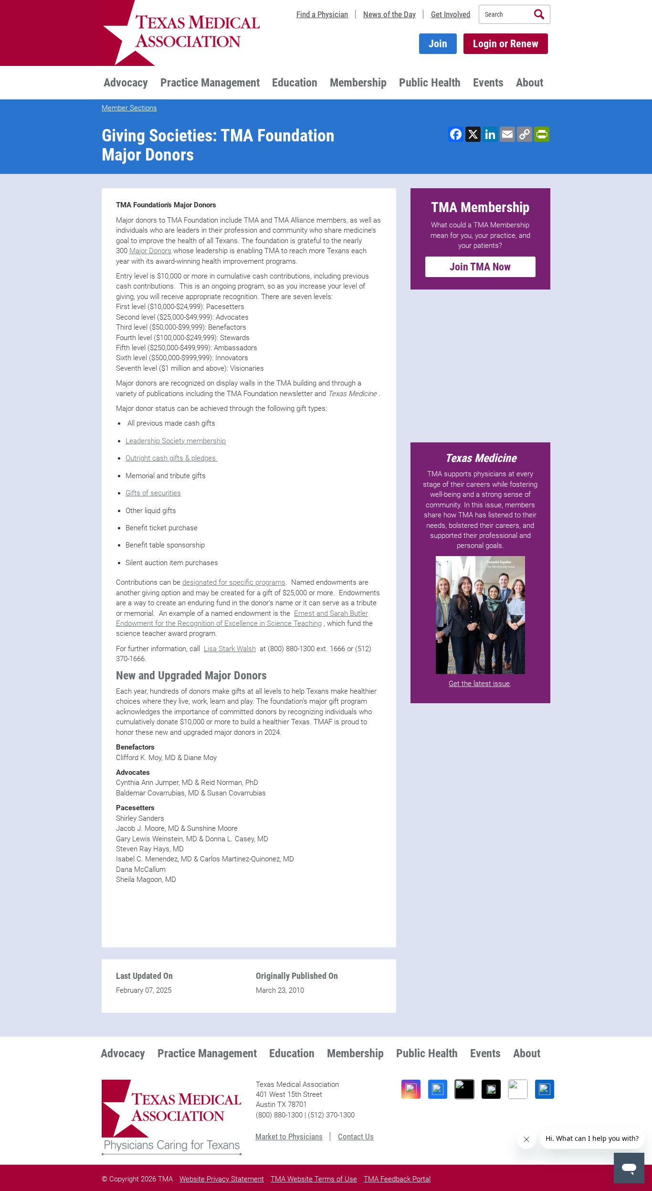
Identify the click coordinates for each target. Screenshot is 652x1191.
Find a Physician (322, 14)
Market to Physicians (289, 1136)
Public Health (430, 82)
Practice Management (210, 82)
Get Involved (450, 14)
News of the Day (389, 14)
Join (438, 44)
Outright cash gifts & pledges (172, 458)
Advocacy (126, 82)
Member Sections (129, 108)
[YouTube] (517, 1089)
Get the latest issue (479, 683)
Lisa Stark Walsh (230, 648)
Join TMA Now (480, 267)
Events (488, 82)
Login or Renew (505, 44)
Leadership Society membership (176, 441)
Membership (358, 82)
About (529, 82)
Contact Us (356, 1136)
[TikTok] (464, 1089)
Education (294, 82)
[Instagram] (411, 1089)
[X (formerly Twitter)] (491, 1089)
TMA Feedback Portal (397, 1179)
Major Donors (150, 251)
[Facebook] (437, 1089)
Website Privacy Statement (221, 1179)
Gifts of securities (153, 493)
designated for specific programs (233, 582)
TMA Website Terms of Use (314, 1179)
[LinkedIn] (544, 1089)
